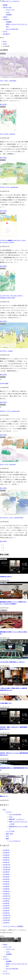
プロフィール (10, 10)
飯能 (7, 838)
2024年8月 (6, 886)
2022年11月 (6, 917)
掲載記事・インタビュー (16, 819)
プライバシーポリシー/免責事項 (13, 926)
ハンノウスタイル (14, 841)
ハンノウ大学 (10, 831)
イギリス (9, 812)
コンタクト (6, 973)
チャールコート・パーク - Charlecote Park (11, 517)
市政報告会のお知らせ (6, 576)
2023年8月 (6, 901)
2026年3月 (6, 857)
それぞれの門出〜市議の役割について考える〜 (12, 662)
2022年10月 (6, 920)
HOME (5, 944)
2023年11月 (6, 898)
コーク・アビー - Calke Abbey (8, 80)
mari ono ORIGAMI (12, 29)
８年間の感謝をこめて (6, 703)
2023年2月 (6, 913)
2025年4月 (6, 881)
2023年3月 (6, 910)
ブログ (5, 956)
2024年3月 (6, 889)
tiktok (10, 817)
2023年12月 (6, 896)
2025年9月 (6, 872)
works (8, 12)
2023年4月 (6, 908)
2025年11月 (6, 867)
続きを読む (3, 104)
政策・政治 (9, 833)
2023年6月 (6, 903)
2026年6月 (6, 852)
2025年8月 (6, 874)
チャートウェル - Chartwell (7, 134)
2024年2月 (6, 891)
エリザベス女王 (4, 383)
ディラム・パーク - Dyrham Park (9, 187)
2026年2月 (6, 860)
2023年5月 (6, 905)
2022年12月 (6, 915)
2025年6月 (6, 876)
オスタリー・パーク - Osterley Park (10, 411)
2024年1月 (6, 893)
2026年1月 (6, 862)
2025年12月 (6, 864)
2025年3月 (6, 884)
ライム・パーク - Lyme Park (8, 464)
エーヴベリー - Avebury (6, 351)
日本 (7, 836)
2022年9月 (6, 922)
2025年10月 (6, 869)
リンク (5, 971)
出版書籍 (9, 14)
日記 (4, 809)
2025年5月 (6, 879)
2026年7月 (6, 850)
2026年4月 (6, 855)
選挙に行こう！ (4, 796)
